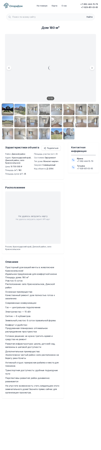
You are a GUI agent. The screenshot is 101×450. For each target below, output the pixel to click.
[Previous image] (9, 68)
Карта (54, 6)
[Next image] (92, 68)
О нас (64, 6)
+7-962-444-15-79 (89, 4)
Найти (90, 17)
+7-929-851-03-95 (89, 7)
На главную (42, 6)
